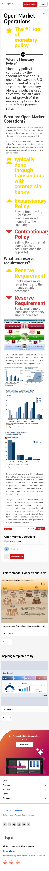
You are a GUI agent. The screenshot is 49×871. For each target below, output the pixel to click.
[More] (44, 13)
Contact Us (7, 810)
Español (24, 815)
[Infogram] (8, 4)
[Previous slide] (4, 642)
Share (8, 529)
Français (31, 815)
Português (18, 815)
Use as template (30, 4)
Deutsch (11, 815)
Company (7, 798)
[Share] (6, 556)
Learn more (24, 745)
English (5, 815)
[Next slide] (9, 642)
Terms (5, 851)
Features (6, 785)
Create (5, 781)
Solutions (6, 789)
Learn (5, 794)
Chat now (18, 810)
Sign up (43, 4)
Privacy (13, 851)
